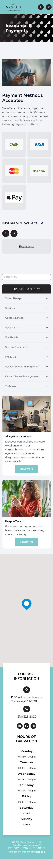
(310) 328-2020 (26, 716)
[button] (2, 7)
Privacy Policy (28, 848)
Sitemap (40, 848)
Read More (26, 469)
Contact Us (26, 541)
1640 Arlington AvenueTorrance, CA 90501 (26, 699)
